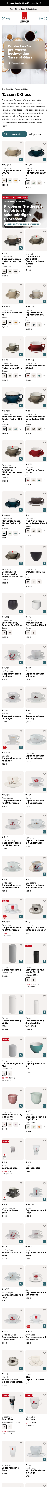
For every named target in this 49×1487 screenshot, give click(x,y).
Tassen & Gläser (19, 63)
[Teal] (10, 180)
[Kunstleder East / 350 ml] (4, 1426)
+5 (20, 322)
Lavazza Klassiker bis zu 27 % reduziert (23, 3)
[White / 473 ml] (10, 1073)
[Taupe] (4, 180)
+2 (44, 183)
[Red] (27, 375)
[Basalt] (27, 581)
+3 (20, 180)
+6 (44, 375)
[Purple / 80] (15, 1124)
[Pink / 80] (10, 1124)
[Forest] (10, 271)
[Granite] (4, 375)
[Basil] (33, 182)
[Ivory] (39, 182)
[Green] (33, 1127)
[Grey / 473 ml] (4, 1073)
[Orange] (39, 1127)
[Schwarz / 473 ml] (33, 979)
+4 (44, 325)
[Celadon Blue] (27, 1127)
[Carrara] (33, 581)
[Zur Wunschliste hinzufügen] (21, 143)
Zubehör (9, 89)
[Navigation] (3, 18)
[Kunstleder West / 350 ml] (10, 1426)
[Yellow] (15, 180)
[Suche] (8, 18)
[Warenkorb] (45, 18)
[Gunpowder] (4, 271)
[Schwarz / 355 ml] (27, 979)
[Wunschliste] (41, 18)
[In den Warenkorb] (21, 159)
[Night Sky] (27, 182)
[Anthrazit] (15, 271)
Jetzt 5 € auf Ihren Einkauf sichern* (24, 9)
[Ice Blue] (15, 429)
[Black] (10, 322)
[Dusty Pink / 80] (4, 1124)
